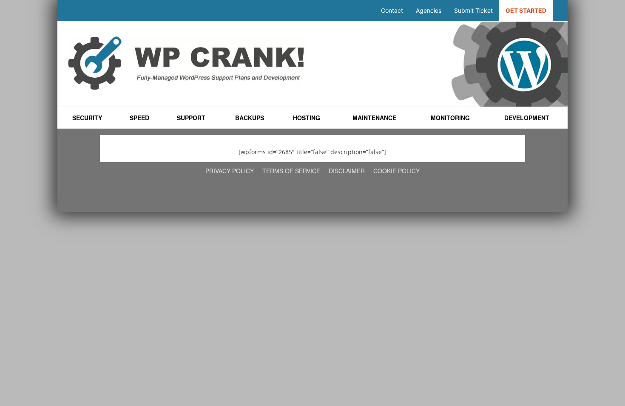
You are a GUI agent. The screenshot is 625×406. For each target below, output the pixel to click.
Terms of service (291, 170)
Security (87, 117)
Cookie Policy (396, 170)
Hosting (306, 117)
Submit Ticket (473, 10)
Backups (249, 117)
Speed (139, 117)
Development (527, 117)
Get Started (526, 10)
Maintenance (374, 117)
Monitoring (450, 117)
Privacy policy (229, 170)
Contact (392, 10)
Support (191, 117)
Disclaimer (347, 170)
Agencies (428, 10)
